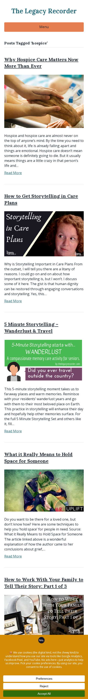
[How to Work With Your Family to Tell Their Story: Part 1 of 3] (44, 614)
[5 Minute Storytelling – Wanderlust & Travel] (44, 360)
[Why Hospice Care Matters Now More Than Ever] (44, 101)
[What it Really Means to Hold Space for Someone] (44, 490)
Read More (13, 172)
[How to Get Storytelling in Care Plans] (44, 233)
